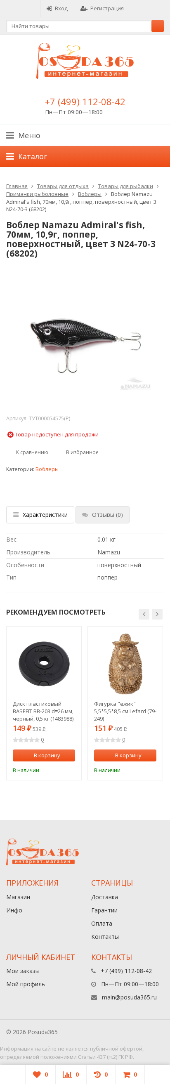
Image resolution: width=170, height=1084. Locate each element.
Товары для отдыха (63, 186)
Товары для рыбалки (125, 186)
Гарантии (104, 910)
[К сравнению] (58, 769)
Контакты (105, 936)
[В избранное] (70, 769)
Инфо (14, 910)
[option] (44, 703)
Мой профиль (25, 984)
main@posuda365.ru (129, 997)
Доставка (104, 897)
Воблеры (90, 194)
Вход (61, 8)
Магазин (18, 897)
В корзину (47, 755)
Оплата (101, 923)
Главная (17, 186)
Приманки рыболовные (37, 194)
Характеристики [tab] (45, 514)
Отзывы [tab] (107, 514)
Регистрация (107, 8)
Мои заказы (23, 971)
